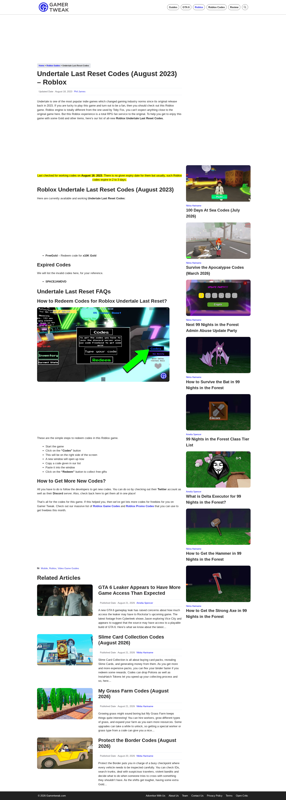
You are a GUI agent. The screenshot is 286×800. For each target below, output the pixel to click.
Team (185, 795)
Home (41, 66)
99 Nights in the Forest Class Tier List (217, 442)
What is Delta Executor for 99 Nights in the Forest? (213, 499)
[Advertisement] (143, 37)
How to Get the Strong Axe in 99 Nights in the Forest (216, 613)
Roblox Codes (216, 7)
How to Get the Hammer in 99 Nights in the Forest (213, 556)
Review (234, 7)
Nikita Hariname (145, 652)
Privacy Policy (214, 795)
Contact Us (197, 795)
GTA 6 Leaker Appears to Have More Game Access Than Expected (139, 590)
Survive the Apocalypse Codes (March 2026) (215, 270)
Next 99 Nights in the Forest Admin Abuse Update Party (212, 327)
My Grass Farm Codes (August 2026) (133, 693)
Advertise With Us (155, 795)
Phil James (79, 91)
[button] (245, 7)
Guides (173, 7)
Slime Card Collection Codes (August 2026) (131, 639)
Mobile (44, 568)
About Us (174, 795)
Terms (229, 795)
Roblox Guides (53, 66)
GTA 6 (186, 7)
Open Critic (242, 795)
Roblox (199, 7)
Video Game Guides (68, 568)
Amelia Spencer (145, 603)
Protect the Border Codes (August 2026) (137, 743)
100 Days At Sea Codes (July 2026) (213, 213)
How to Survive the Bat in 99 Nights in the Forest (213, 385)
